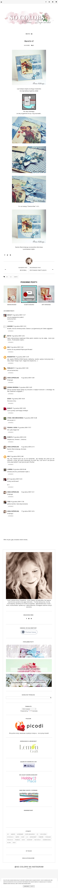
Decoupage (43, 834)
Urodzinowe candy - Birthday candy (29, 669)
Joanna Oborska (12, 387)
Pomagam (48, 837)
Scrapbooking (47, 839)
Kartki (16, 276)
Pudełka (17, 839)
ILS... (38, 206)
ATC (8, 834)
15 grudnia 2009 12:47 (22, 357)
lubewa (9, 469)
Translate (34, 711)
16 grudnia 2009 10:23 (15, 479)
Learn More (26, 886)
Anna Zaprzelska (13, 378)
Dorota (10, 437)
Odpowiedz (10, 321)
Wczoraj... (23, 270)
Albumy (13, 834)
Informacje (10, 837)
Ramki (23, 839)
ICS (7, 276)
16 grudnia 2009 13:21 (27, 492)
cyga (8, 501)
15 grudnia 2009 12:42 (16, 347)
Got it (32, 886)
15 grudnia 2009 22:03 (19, 437)
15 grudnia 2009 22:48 (16, 456)
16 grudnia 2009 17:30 (17, 501)
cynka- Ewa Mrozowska (15, 418)
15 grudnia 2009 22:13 (27, 447)
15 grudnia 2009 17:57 (24, 427)
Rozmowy (29, 839)
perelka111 (11, 368)
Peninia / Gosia (12, 427)
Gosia (9, 398)
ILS (11, 276)
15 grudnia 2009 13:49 (27, 378)
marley (9, 408)
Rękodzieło (37, 839)
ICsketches (38, 89)
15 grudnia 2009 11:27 (19, 315)
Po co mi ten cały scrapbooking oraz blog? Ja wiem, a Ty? (29, 683)
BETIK (9, 336)
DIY (37, 834)
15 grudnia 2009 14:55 (19, 408)
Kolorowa (29, 654)
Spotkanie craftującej (38, 270)
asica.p (9, 315)
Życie (14, 842)
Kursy (22, 837)
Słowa (9, 842)
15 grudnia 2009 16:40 (30, 418)
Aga (8, 347)
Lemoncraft (33, 837)
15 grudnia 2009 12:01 (19, 326)
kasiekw (10, 326)
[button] (29, 33)
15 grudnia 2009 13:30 (21, 368)
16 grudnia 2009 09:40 (19, 469)
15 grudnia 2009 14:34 (18, 398)
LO (27, 837)
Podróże (41, 837)
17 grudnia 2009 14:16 (27, 511)
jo (8, 479)
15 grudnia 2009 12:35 (18, 336)
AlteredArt (20, 834)
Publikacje (10, 839)
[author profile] (29, 261)
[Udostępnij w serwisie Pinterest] (10, 255)
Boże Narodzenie (30, 834)
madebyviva (11, 357)
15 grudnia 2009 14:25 (25, 387)
